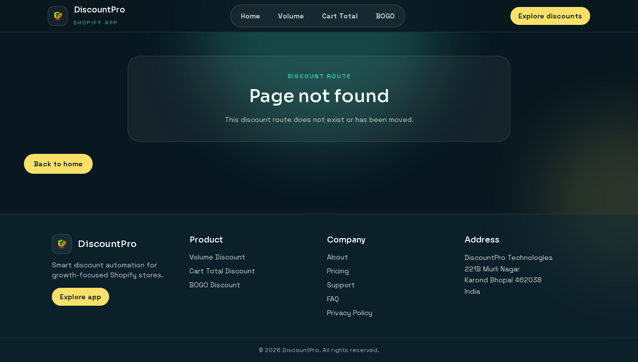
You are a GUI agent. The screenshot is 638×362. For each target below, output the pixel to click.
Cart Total (340, 15)
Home (250, 15)
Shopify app (96, 22)
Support (341, 284)
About (337, 256)
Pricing (338, 270)
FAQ (333, 298)
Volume (291, 15)
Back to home (58, 163)
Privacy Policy (349, 312)
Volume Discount (217, 256)
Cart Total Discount (222, 270)
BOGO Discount (214, 284)
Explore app (80, 296)
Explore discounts (550, 15)
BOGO (385, 15)
